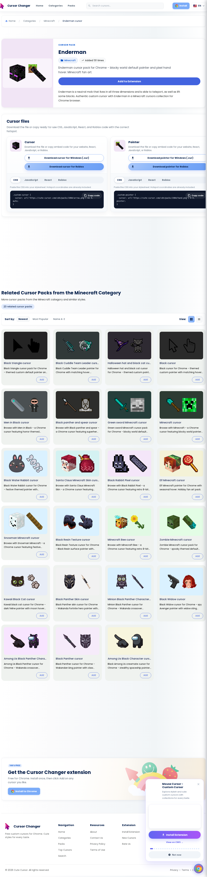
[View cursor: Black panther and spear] (77, 417)
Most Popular (40, 319)
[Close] (198, 784)
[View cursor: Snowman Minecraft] (25, 533)
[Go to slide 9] (169, 848)
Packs (71, 5)
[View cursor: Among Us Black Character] (129, 653)
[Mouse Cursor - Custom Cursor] (175, 816)
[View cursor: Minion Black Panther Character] (129, 593)
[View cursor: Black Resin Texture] (77, 534)
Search (62, 856)
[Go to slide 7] (165, 848)
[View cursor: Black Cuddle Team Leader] (77, 357)
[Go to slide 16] (184, 848)
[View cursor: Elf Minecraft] (181, 475)
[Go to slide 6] (162, 848)
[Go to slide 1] (150, 848)
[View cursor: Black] (181, 357)
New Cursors (129, 838)
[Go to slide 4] (158, 848)
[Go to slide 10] (171, 848)
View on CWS (173, 842)
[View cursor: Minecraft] (181, 417)
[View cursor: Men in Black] (25, 417)
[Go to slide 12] (175, 848)
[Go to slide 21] (194, 848)
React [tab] (48, 180)
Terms (185, 870)
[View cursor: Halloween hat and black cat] (129, 357)
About (93, 832)
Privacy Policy (97, 844)
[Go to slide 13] (177, 848)
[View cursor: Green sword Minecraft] (129, 417)
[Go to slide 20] (192, 848)
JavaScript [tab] (31, 180)
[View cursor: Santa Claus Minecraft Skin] (77, 475)
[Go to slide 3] (156, 848)
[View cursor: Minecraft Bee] (129, 534)
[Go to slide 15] (181, 848)
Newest (23, 319)
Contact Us (96, 838)
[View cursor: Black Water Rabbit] (25, 475)
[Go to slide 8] (167, 848)
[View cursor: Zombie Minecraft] (181, 534)
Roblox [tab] (62, 180)
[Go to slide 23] (198, 848)
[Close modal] (140, 417)
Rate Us (126, 844)
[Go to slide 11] (173, 848)
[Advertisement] (103, 251)
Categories (56, 5)
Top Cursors (65, 850)
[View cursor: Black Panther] (77, 653)
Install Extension (131, 832)
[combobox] (125, 6)
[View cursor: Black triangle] (25, 357)
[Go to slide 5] (160, 848)
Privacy (174, 870)
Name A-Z (59, 319)
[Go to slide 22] (196, 848)
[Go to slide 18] (188, 848)
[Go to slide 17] (186, 848)
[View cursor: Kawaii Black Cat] (25, 593)
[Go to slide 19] (190, 848)
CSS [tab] (15, 180)
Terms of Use (97, 850)
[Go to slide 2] (153, 848)
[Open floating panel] (198, 868)
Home (39, 5)
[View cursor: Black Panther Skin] (77, 593)
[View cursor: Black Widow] (181, 593)
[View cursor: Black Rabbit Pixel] (129, 475)
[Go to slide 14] (179, 848)
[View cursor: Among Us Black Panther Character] (25, 653)
